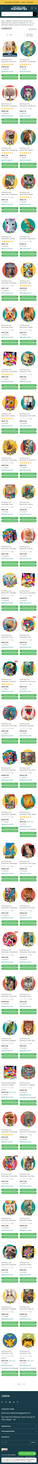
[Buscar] (35, 14)
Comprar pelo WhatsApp (10, 78)
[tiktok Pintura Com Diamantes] (13, 1402)
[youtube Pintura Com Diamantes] (10, 1402)
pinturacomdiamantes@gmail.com (15, 1413)
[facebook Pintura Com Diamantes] (6, 1402)
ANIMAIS (8, 21)
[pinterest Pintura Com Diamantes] (17, 1402)
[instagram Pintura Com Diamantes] (2, 1402)
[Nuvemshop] (8, 1455)
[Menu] (2, 8)
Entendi (29, 1461)
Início (3, 21)
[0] (36, 8)
